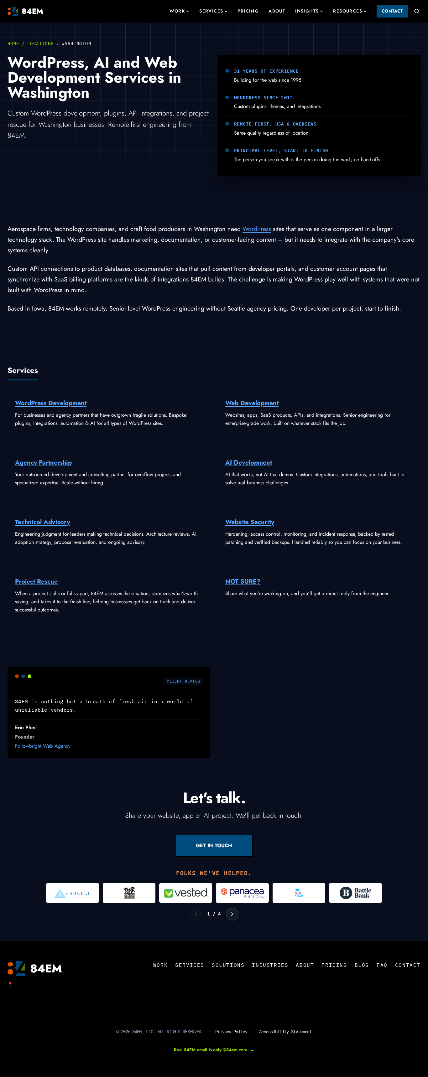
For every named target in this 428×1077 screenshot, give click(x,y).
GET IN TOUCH (214, 845)
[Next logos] (232, 914)
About (277, 11)
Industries (270, 965)
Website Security (249, 522)
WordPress (257, 229)
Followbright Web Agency (42, 746)
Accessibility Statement (285, 1031)
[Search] (416, 11)
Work (177, 11)
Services (211, 11)
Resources (347, 11)
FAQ (382, 965)
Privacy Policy (231, 1031)
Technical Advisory (42, 522)
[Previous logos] (196, 914)
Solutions (228, 965)
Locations (40, 43)
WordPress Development (50, 403)
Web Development (252, 403)
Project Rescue (36, 581)
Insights (307, 11)
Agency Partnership (43, 462)
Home (13, 43)
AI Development (248, 462)
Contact (392, 11)
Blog (362, 965)
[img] (72, 893)
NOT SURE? (243, 581)
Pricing (247, 11)
